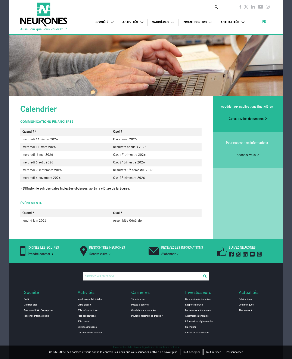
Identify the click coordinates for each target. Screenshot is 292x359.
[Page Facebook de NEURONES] (240, 7)
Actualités (229, 22)
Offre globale (84, 305)
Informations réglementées (199, 321)
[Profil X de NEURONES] (246, 7)
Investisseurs (195, 22)
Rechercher (216, 7)
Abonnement (245, 310)
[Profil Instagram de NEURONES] (268, 7)
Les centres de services (90, 332)
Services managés (87, 327)
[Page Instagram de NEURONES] (259, 253)
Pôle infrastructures (88, 310)
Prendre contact (39, 254)
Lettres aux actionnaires (198, 310)
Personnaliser (234, 352)
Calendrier (190, 327)
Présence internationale (36, 316)
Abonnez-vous (246, 155)
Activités (130, 22)
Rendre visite (98, 254)
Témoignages (138, 299)
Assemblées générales (196, 316)
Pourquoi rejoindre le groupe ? (147, 316)
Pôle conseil (84, 321)
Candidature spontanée (143, 310)
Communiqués (246, 305)
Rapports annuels (194, 305)
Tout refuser (213, 352)
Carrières (160, 22)
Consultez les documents (246, 119)
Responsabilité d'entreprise (38, 310)
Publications (245, 299)
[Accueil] (43, 16)
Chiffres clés (30, 305)
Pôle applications (87, 316)
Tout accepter (191, 352)
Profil (26, 299)
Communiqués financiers (198, 299)
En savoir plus (168, 352)
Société (102, 22)
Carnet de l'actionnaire (197, 332)
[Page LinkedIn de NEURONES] (253, 7)
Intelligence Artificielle (90, 299)
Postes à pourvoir (140, 305)
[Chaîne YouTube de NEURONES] (261, 7)
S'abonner (168, 254)
